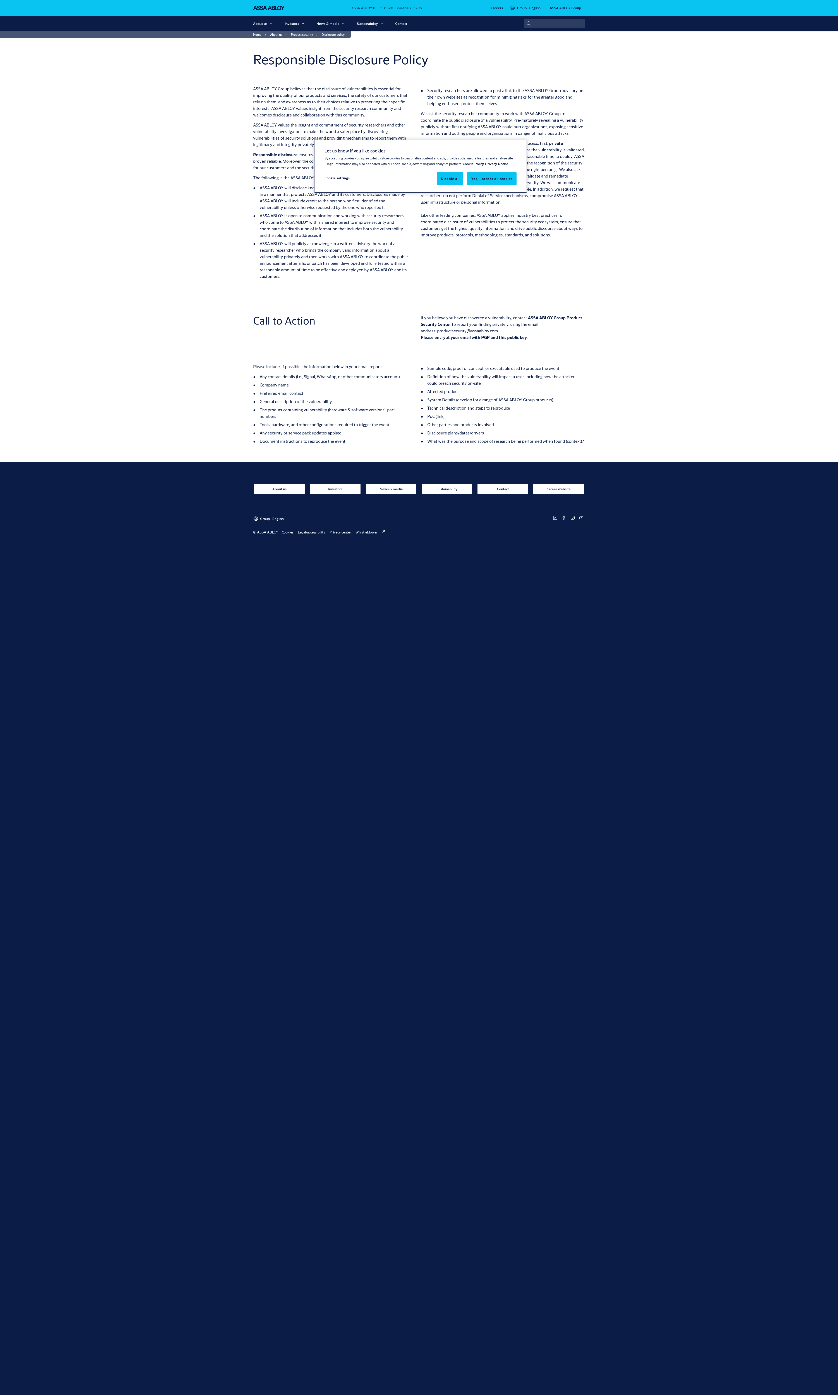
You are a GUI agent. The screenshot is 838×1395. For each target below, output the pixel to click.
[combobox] (554, 23)
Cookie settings (337, 178)
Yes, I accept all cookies (492, 178)
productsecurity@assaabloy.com (467, 330)
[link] (497, 7)
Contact (401, 23)
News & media (327, 23)
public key (517, 337)
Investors (292, 23)
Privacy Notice (496, 163)
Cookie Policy (473, 163)
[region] (420, 166)
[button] (271, 23)
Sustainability (367, 23)
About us (260, 23)
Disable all (450, 178)
